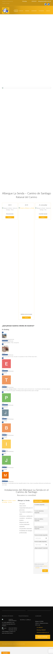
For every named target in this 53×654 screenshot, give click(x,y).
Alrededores (34, 10)
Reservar (9, 217)
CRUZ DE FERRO (13, 628)
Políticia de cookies (11, 643)
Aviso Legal (4, 643)
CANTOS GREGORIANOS (12, 620)
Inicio (16, 10)
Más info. (43, 217)
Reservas (27, 10)
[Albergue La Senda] (5, 10)
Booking (6, 329)
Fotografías (41, 10)
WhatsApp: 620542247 (41, 630)
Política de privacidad (20, 643)
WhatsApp (24, 1)
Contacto (48, 10)
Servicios (21, 10)
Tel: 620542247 (40, 627)
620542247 (34, 1)
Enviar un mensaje (42, 636)
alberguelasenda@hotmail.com (44, 1)
